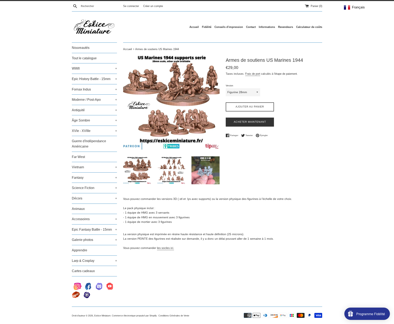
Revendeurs (285, 27)
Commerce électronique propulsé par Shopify (134, 315)
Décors (94, 198)
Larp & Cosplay (94, 260)
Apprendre (79, 250)
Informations (267, 27)
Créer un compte (153, 6)
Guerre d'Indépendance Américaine (89, 143)
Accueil (194, 27)
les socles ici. (165, 248)
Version (229, 85)
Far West (78, 157)
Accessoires (94, 219)
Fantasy (94, 177)
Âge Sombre (94, 120)
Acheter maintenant (250, 121)
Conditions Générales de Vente (173, 315)
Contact (251, 27)
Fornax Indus (94, 89)
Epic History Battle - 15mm (94, 79)
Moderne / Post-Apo (94, 99)
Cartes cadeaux (83, 271)
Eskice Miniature (102, 315)
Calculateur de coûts (309, 27)
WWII (94, 68)
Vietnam (94, 167)
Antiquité (94, 110)
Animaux (78, 209)
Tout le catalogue (84, 58)
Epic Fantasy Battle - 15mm (94, 229)
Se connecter (131, 6)
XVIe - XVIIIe (94, 131)
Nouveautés (80, 47)
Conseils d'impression (228, 27)
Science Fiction (94, 188)
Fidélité (206, 27)
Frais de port (252, 73)
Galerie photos (94, 240)
